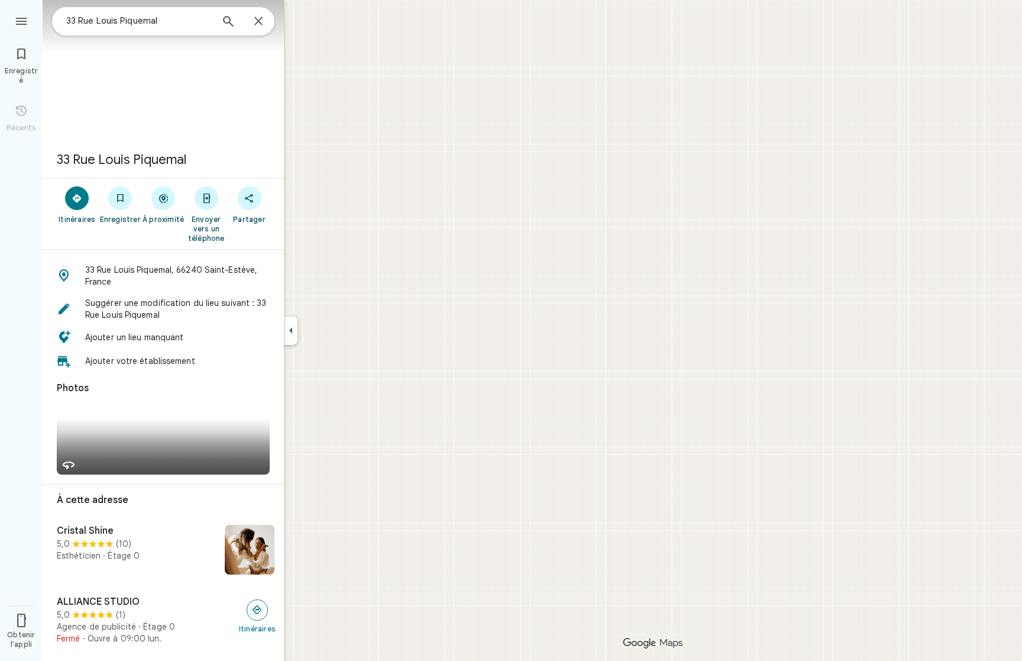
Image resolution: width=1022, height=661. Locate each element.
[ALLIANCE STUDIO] (163, 620)
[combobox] (139, 21)
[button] (163, 275)
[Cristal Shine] (163, 550)
